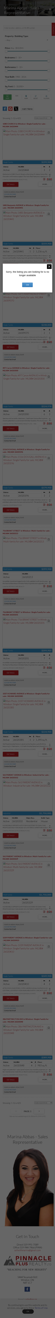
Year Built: (15, 77)
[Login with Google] (10, 110)
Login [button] (27, 109)
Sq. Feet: (14, 86)
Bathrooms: (14, 67)
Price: (14, 48)
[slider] (6, 51)
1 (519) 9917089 (10, 194)
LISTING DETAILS (10, 184)
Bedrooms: (13, 57)
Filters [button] (46, 97)
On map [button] (26, 97)
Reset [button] (35, 97)
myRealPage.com (31, 1299)
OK (28, 1312)
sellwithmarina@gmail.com (27, 1250)
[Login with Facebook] (5, 110)
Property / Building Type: (16, 36)
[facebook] (28, 1289)
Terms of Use (41, 1307)
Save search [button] (7, 97)
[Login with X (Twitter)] (16, 110)
